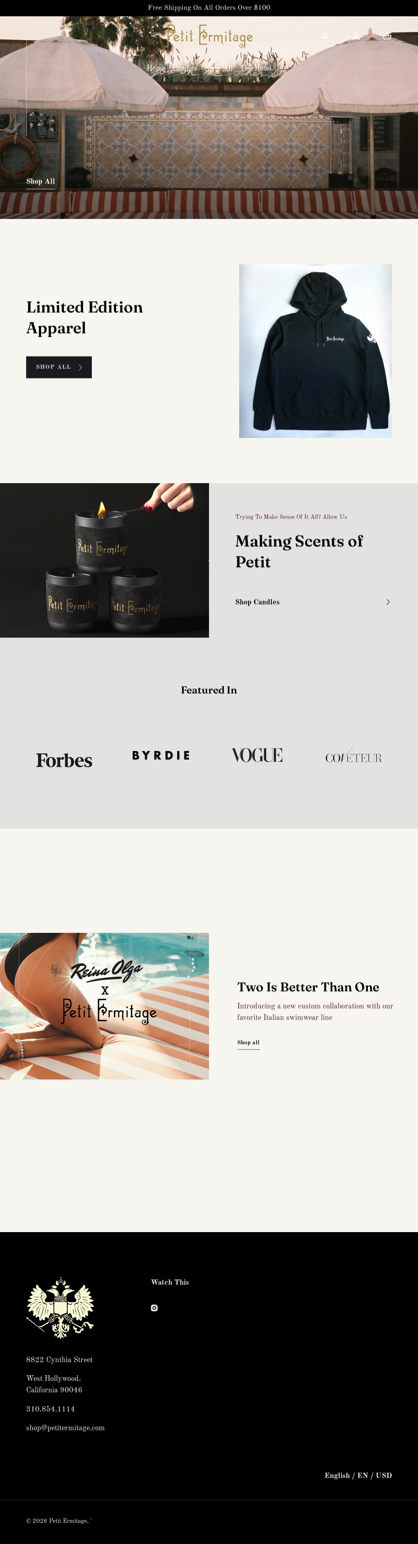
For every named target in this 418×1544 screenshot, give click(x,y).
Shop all (248, 1043)
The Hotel (255, 68)
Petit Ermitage (68, 1521)
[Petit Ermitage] (209, 36)
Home (156, 68)
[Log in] (356, 36)
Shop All (219, 68)
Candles (185, 68)
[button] (325, 36)
